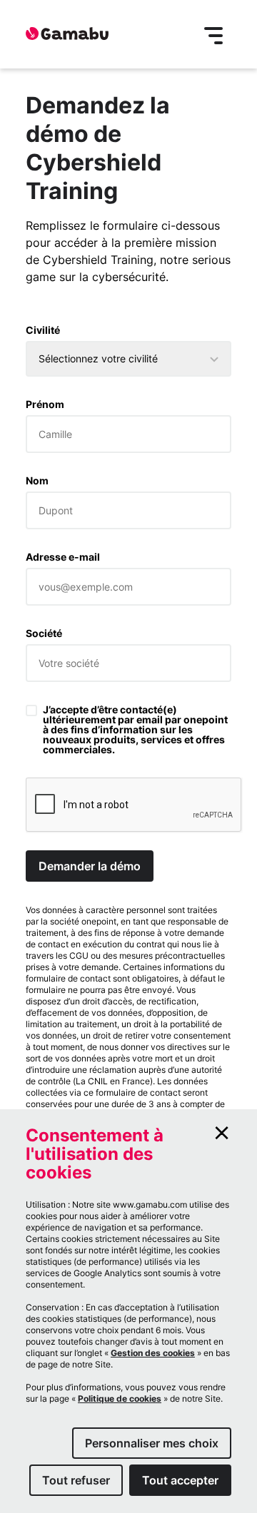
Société (44, 633)
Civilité (43, 330)
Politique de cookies (119, 1398)
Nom (37, 481)
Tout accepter (180, 1480)
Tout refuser (76, 1480)
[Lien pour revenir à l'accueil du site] (67, 34)
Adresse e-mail (63, 557)
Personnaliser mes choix (151, 1443)
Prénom (45, 404)
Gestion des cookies (153, 1353)
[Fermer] (221, 1133)
